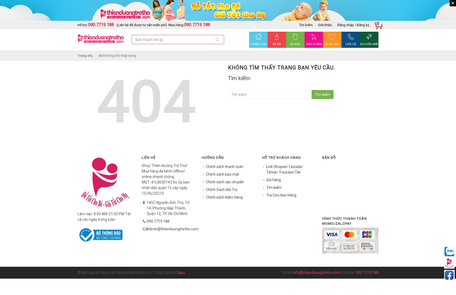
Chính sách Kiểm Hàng (224, 197)
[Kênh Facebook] (449, 275)
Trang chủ (85, 56)
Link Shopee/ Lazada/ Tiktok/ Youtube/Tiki (284, 169)
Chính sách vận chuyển (225, 182)
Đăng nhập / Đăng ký (353, 25)
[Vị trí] (449, 263)
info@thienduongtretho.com (316, 272)
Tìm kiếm (306, 25)
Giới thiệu (325, 25)
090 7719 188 (158, 221)
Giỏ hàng (273, 180)
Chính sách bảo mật (222, 174)
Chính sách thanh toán (224, 167)
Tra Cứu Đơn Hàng (281, 195)
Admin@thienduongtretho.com (172, 229)
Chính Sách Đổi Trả (221, 190)
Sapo (181, 272)
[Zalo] (449, 251)
